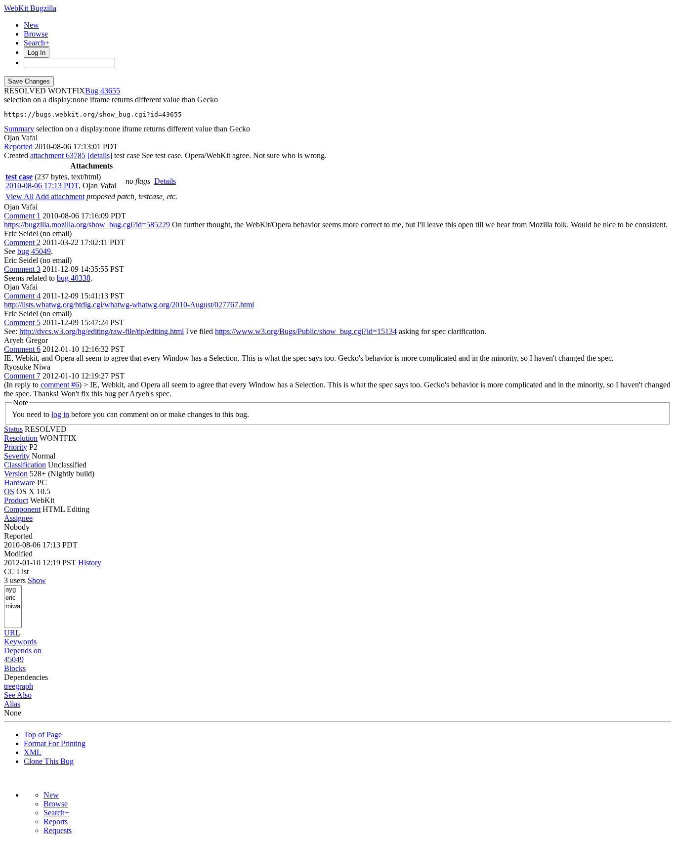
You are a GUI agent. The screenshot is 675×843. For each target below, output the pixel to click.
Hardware (19, 482)
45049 (14, 659)
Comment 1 (22, 215)
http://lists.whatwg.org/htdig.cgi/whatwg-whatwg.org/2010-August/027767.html (129, 304)
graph (24, 686)
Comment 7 (22, 376)
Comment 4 (22, 296)
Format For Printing (54, 743)
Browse (36, 34)
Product (16, 500)
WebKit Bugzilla (30, 8)
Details (165, 181)
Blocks (15, 668)
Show (37, 580)
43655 (110, 90)
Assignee (18, 518)
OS (9, 491)
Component (22, 509)
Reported (18, 146)
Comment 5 (22, 322)
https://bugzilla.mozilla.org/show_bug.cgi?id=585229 (87, 224)
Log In (36, 52)
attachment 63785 (57, 155)
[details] (99, 155)
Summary (19, 129)
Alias (12, 704)
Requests (57, 830)
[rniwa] (12, 606)
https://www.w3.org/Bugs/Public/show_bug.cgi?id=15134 (306, 331)
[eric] (12, 598)
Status (13, 429)
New (31, 25)
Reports (55, 821)
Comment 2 (22, 242)
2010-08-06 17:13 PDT (42, 185)
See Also (18, 695)
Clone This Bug (49, 761)
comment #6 (60, 384)
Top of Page (43, 734)
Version (16, 473)
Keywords (20, 641)
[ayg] (12, 590)
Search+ (36, 43)
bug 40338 (73, 278)
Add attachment (59, 196)
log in (60, 414)
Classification (25, 465)
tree (9, 686)
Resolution (21, 438)
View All (19, 196)
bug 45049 (34, 251)
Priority (15, 447)
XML (33, 752)
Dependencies (26, 677)
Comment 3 (22, 269)
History (89, 562)
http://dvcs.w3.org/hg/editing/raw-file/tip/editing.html (101, 331)
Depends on (23, 650)
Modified (18, 553)
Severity (17, 456)
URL (12, 633)
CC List (16, 571)
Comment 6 (22, 349)
